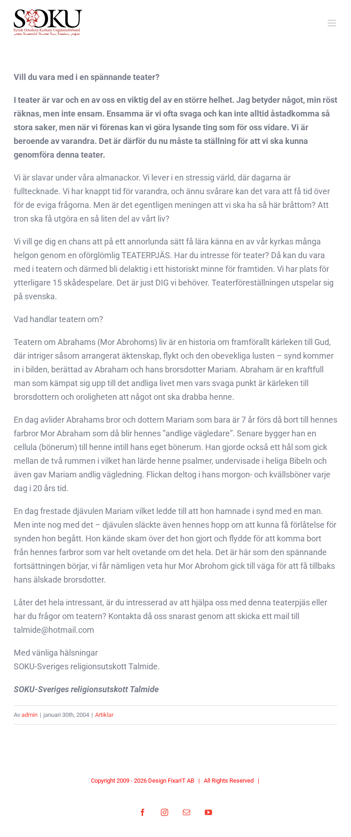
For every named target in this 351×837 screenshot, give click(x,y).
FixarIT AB (181, 780)
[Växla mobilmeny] (332, 23)
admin (29, 714)
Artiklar (104, 714)
